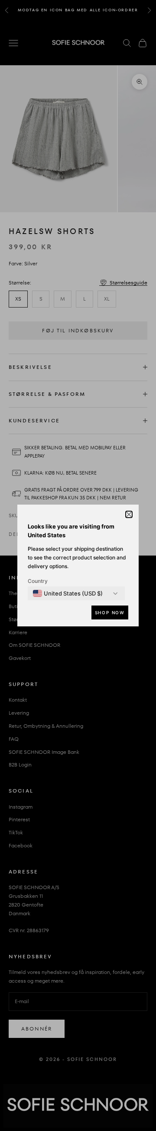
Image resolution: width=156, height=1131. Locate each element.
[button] (129, 514)
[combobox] (68, 593)
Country (38, 581)
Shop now (110, 612)
